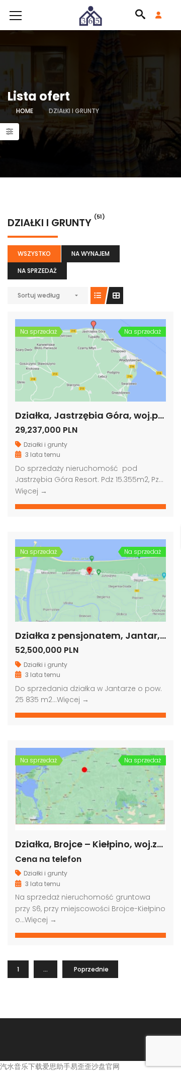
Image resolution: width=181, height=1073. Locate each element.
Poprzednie (91, 969)
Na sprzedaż (37, 270)
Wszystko (34, 253)
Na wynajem (90, 253)
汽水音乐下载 (21, 1066)
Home (24, 111)
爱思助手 (56, 1066)
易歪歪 (81, 1066)
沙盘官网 (106, 1066)
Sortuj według (39, 295)
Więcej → (31, 491)
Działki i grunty (45, 444)
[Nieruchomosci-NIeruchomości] (90, 15)
